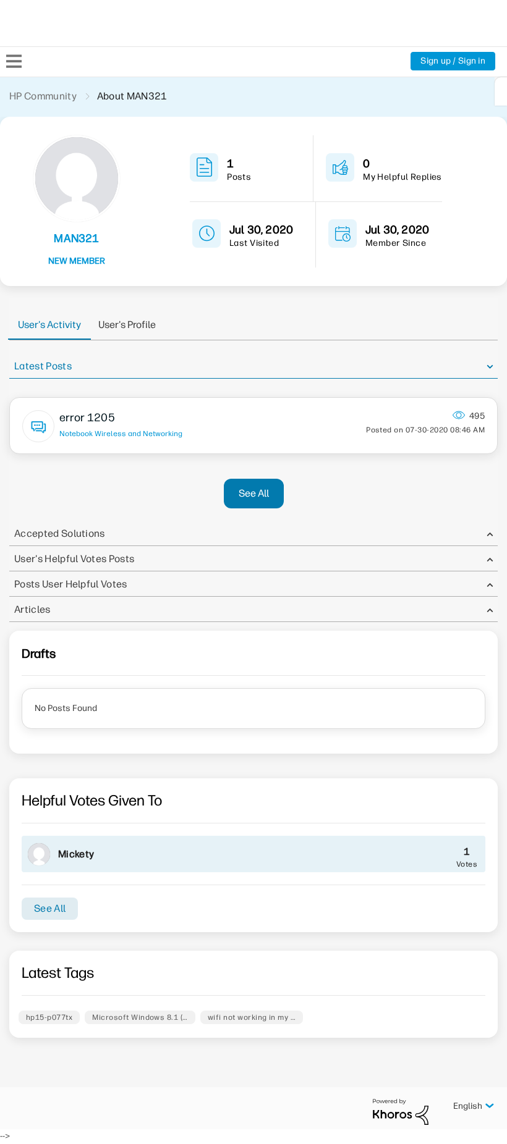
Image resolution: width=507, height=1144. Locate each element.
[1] (501, 91)
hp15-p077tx (49, 1017)
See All (254, 493)
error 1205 (87, 417)
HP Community (43, 96)
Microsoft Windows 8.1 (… (140, 1017)
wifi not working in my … (252, 1017)
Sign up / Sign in (452, 61)
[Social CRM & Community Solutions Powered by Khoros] (400, 1111)
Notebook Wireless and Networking (120, 433)
